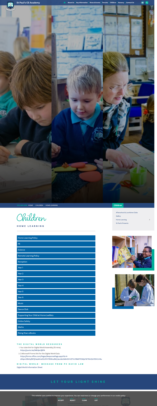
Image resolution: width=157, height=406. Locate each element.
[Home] (22, 11)
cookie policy (120, 396)
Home (30, 205)
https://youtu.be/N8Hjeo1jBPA (32, 350)
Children (39, 205)
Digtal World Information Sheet (29, 367)
